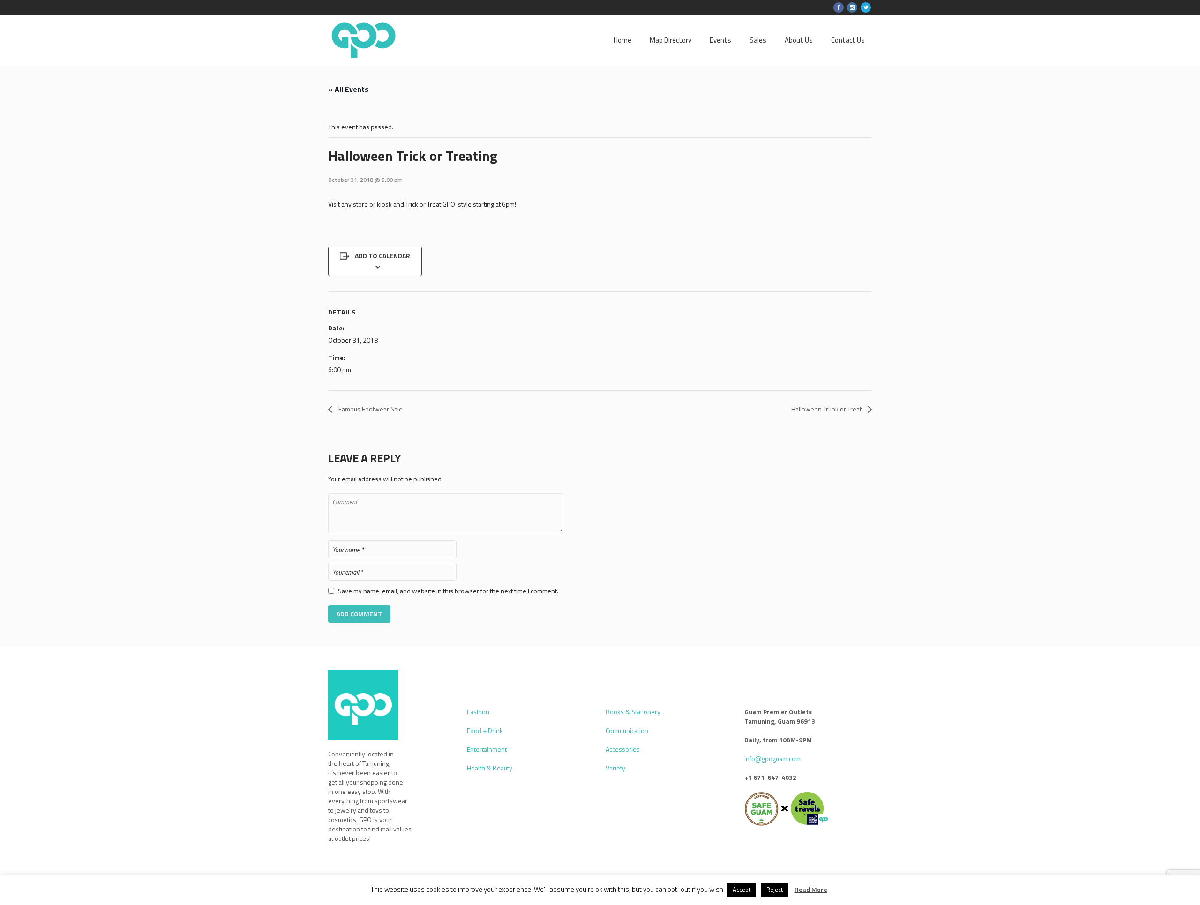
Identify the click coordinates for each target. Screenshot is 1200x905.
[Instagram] (852, 7)
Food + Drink (485, 730)
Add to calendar (382, 256)
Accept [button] (741, 889)
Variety (615, 768)
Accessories (623, 749)
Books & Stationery (633, 712)
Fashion (478, 712)
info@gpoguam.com (772, 758)
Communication (627, 730)
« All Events (348, 89)
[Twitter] (866, 7)
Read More (811, 889)
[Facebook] (838, 7)
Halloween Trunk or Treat (827, 409)
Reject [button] (774, 889)
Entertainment (487, 749)
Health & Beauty (489, 768)
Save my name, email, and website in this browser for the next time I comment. (448, 591)
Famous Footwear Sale (370, 409)
